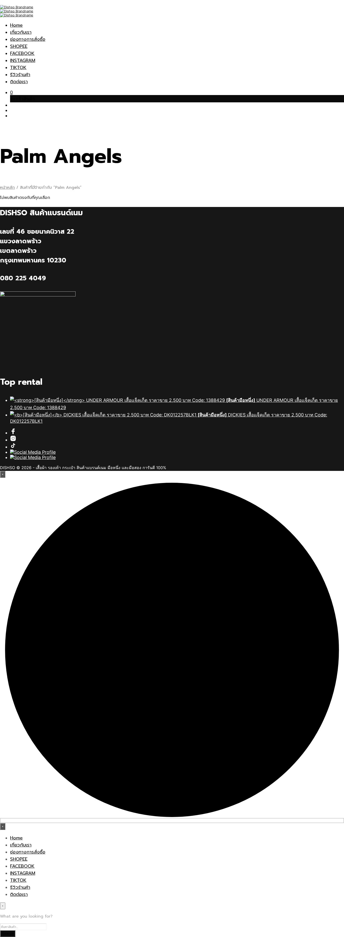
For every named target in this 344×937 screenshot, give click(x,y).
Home (16, 25)
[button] (11, 92)
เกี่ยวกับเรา (20, 32)
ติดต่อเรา (19, 81)
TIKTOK (18, 67)
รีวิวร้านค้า (20, 74)
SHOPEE (18, 46)
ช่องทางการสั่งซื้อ (27, 39)
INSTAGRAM (22, 60)
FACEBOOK (22, 53)
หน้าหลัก (7, 188)
